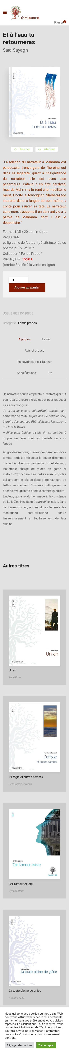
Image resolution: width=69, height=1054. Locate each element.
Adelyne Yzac (16, 997)
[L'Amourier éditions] (25, 13)
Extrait (46, 339)
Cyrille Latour (16, 890)
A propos (24, 339)
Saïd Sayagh (15, 50)
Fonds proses (27, 323)
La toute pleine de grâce (25, 990)
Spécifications (26, 373)
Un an (12, 670)
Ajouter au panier (26, 287)
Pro (50, 373)
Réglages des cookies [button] (19, 1045)
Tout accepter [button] (46, 1045)
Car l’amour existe (21, 884)
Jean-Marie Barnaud (20, 784)
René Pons (15, 677)
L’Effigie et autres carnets (26, 777)
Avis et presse (34, 350)
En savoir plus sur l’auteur (34, 362)
